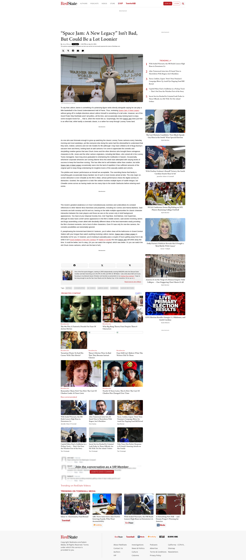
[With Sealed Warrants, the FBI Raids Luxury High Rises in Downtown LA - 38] (139, 504)
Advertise (154, 548)
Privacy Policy (155, 555)
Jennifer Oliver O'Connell (68, 424)
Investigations (137, 545)
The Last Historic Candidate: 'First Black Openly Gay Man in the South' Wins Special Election (165, 136)
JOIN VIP (168, 3)
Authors (83, 3)
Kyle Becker (120, 424)
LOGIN (176, 3)
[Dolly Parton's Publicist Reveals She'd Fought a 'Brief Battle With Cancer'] (165, 229)
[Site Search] (183, 3)
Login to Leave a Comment (102, 472)
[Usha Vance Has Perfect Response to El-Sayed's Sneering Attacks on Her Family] (130, 435)
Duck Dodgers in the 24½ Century (83, 240)
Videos (104, 3)
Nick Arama (92, 424)
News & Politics (138, 548)
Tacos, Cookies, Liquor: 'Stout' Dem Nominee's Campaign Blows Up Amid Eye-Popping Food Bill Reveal (130, 419)
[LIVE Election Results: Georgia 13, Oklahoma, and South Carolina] (165, 303)
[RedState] (69, 3)
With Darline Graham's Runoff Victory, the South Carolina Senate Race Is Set (165, 172)
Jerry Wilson (67, 44)
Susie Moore (165, 323)
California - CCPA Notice (176, 545)
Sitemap (171, 548)
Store (112, 3)
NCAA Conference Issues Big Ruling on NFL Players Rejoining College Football (165, 208)
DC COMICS (91, 288)
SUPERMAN (114, 288)
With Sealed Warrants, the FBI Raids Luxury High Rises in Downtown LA (72, 419)
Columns (135, 555)
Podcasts (94, 3)
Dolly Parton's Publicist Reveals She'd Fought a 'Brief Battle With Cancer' (165, 244)
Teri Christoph (65, 451)
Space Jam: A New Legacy (129, 110)
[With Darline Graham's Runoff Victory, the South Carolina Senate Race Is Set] (165, 157)
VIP (115, 555)
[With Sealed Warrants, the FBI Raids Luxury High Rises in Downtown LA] (73, 407)
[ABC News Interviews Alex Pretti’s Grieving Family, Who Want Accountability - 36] (107, 504)
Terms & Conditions (158, 552)
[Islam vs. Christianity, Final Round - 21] (75, 504)
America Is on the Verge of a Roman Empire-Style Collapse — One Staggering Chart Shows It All (165, 280)
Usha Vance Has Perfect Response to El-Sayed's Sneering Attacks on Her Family (129, 446)
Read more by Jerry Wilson (133, 281)
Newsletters (173, 552)
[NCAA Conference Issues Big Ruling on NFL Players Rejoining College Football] (165, 193)
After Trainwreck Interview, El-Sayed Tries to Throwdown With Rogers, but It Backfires (100, 419)
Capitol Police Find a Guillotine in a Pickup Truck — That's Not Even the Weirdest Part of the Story (73, 446)
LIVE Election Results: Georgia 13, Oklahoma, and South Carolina (165, 318)
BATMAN (69, 288)
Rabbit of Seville (105, 240)
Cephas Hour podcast (127, 276)
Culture (135, 552)
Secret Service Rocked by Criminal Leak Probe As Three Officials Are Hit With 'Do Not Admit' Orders (101, 446)
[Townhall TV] (130, 3)
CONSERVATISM (79, 288)
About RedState (120, 545)
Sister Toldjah (165, 249)
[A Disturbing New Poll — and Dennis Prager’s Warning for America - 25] (170, 504)
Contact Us (118, 548)
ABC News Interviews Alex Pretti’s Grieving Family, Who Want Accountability (106, 519)
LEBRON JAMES (103, 288)
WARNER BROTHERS (127, 288)
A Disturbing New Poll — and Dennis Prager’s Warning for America (167, 519)
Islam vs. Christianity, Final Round (74, 516)
